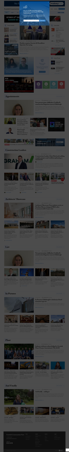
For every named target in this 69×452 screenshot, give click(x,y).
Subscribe (42, 20)
